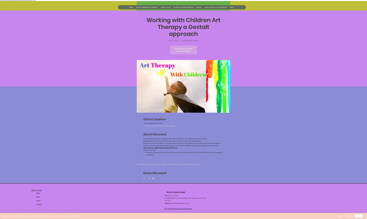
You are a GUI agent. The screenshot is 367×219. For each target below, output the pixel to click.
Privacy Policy (75, 216)
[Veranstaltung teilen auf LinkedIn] (153, 178)
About (38, 193)
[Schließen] (365, 215)
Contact (38, 204)
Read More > (147, 158)
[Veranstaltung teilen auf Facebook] (144, 178)
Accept (359, 216)
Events (38, 200)
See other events (183, 51)
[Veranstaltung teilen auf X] (149, 178)
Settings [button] (340, 216)
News (38, 197)
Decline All (349, 216)
